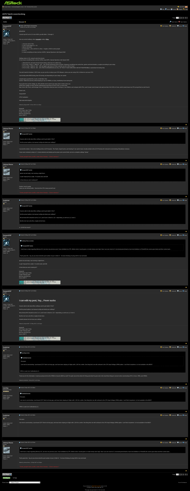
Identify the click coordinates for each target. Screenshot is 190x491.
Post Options (165, 26)
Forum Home (7, 6)
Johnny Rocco (8, 128)
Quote (180, 26)
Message (21, 22)
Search (168, 9)
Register (181, 9)
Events (174, 9)
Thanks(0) (173, 128)
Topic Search (174, 21)
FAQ (163, 9)
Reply (185, 26)
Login (186, 9)
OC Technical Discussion (31, 6)
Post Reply (6, 18)
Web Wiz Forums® (96, 486)
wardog (6, 388)
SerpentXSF (7, 26)
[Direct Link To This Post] (19, 25)
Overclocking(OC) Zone (17, 6)
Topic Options (183, 21)
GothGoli (6, 200)
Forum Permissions (182, 482)
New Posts (182, 6)
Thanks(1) (173, 26)
